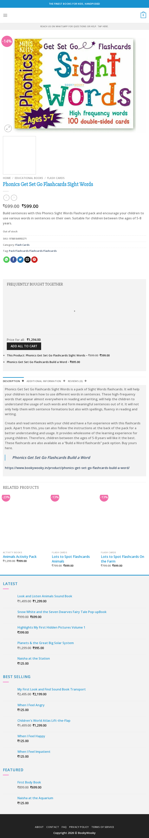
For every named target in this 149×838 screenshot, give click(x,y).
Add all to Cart (24, 346)
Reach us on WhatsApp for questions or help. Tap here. (74, 26)
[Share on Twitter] (20, 259)
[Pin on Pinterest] (34, 259)
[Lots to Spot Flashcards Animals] (74, 522)
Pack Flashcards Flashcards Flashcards (33, 251)
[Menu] (5, 15)
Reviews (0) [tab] (75, 381)
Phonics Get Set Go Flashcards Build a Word (51, 457)
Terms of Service (102, 827)
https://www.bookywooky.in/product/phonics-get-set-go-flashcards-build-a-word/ (67, 468)
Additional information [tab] (44, 381)
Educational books (29, 178)
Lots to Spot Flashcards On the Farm (122, 559)
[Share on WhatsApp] (6, 259)
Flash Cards (56, 178)
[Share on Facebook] (13, 259)
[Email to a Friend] (27, 259)
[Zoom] (8, 128)
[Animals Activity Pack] (25, 522)
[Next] (138, 85)
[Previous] (10, 85)
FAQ (64, 827)
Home (7, 178)
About (39, 827)
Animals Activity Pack (20, 556)
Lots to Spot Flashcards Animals (71, 559)
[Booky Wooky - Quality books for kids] (74, 15)
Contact (52, 827)
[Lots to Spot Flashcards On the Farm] (123, 522)
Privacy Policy (79, 827)
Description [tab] (11, 381)
